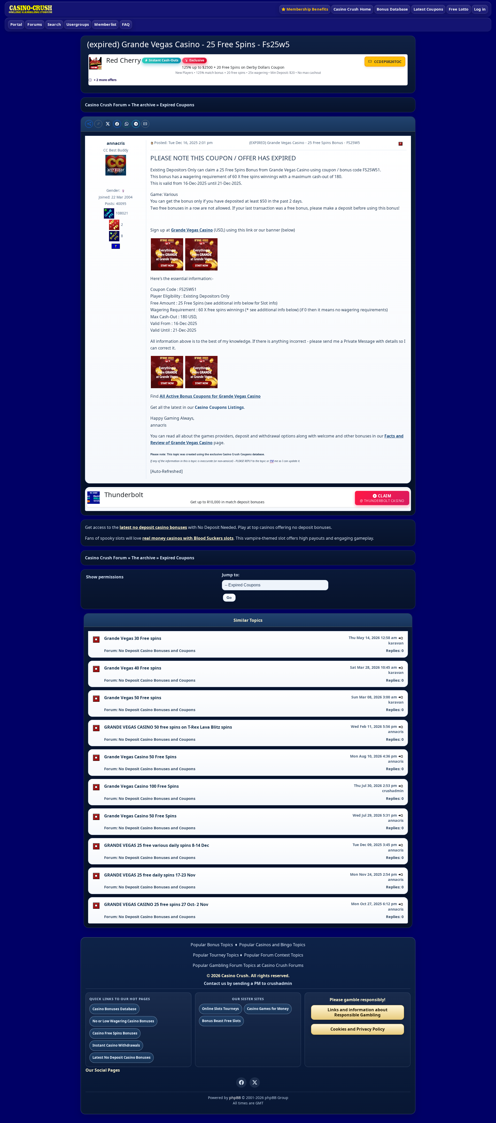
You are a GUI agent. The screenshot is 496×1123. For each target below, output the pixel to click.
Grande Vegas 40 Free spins (132, 668)
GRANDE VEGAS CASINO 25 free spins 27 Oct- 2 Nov (156, 904)
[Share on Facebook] (117, 124)
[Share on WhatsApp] (126, 124)
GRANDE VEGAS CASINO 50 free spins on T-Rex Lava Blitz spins (168, 727)
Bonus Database (392, 9)
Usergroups (77, 24)
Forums (34, 24)
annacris (116, 143)
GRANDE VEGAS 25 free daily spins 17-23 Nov (149, 875)
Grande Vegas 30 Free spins (132, 638)
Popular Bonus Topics (212, 944)
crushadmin (393, 790)
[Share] (89, 124)
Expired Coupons (177, 105)
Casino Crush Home (352, 9)
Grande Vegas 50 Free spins (132, 697)
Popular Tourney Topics (216, 955)
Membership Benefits (307, 9)
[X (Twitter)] (255, 1082)
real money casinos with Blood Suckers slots (188, 538)
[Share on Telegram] (136, 124)
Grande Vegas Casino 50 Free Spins (140, 757)
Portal (16, 24)
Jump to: (230, 575)
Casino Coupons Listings (219, 407)
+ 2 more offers (105, 80)
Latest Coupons (428, 9)
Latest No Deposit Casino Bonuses (121, 1057)
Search (54, 24)
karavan (396, 643)
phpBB (235, 1097)
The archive (143, 105)
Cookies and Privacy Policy (357, 1029)
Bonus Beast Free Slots (221, 1020)
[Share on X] (108, 124)
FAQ (126, 24)
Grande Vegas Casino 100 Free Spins (141, 786)
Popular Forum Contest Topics (273, 955)
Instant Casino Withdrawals (116, 1045)
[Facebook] (241, 1082)
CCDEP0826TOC (387, 61)
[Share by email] (145, 124)
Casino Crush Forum (106, 105)
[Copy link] (98, 124)
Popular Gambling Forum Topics (224, 965)
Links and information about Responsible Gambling (358, 1012)
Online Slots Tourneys (220, 1008)
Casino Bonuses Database (114, 1009)
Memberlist (105, 24)
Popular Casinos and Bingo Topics (272, 944)
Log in (480, 9)
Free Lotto (459, 9)
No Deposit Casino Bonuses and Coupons (157, 650)
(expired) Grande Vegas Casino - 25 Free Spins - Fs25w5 (188, 44)
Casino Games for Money (268, 1008)
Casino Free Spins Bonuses (114, 1033)
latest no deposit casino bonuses (153, 527)
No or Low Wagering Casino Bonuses (123, 1021)
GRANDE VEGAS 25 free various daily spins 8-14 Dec (156, 845)
